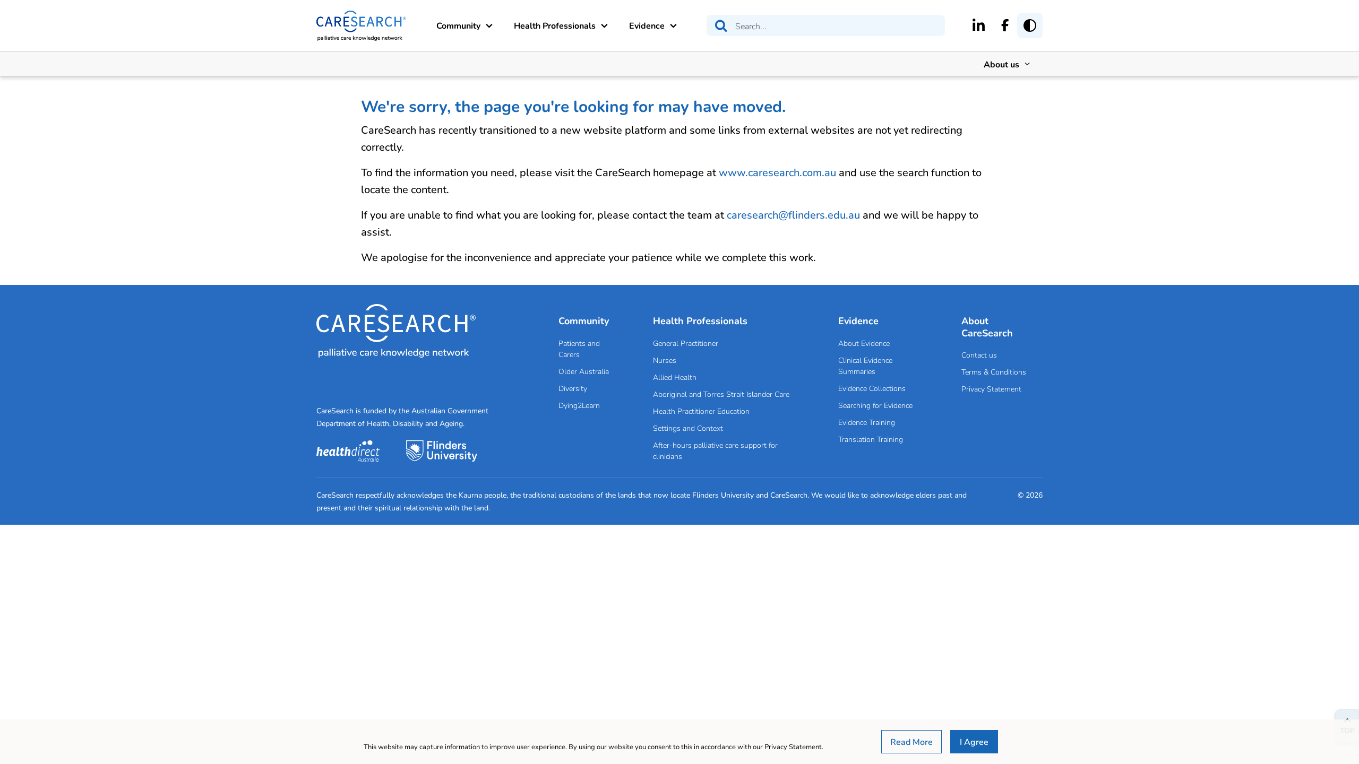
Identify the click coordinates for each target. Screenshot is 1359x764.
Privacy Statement (991, 389)
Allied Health (674, 377)
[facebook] (1005, 25)
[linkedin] (978, 25)
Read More (911, 741)
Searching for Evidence (875, 405)
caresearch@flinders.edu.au (793, 214)
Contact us (979, 355)
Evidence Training (866, 422)
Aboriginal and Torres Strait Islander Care (721, 394)
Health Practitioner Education (701, 411)
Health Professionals (555, 25)
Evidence (647, 25)
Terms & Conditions (993, 372)
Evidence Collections (872, 388)
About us (1001, 64)
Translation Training (870, 439)
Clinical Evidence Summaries (865, 365)
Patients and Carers (579, 348)
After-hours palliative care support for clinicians (715, 450)
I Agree (974, 741)
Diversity (572, 388)
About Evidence (864, 343)
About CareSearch (987, 326)
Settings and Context (688, 428)
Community (458, 25)
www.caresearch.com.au (777, 172)
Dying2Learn (579, 405)
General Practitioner (685, 343)
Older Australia (583, 371)
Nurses (664, 360)
